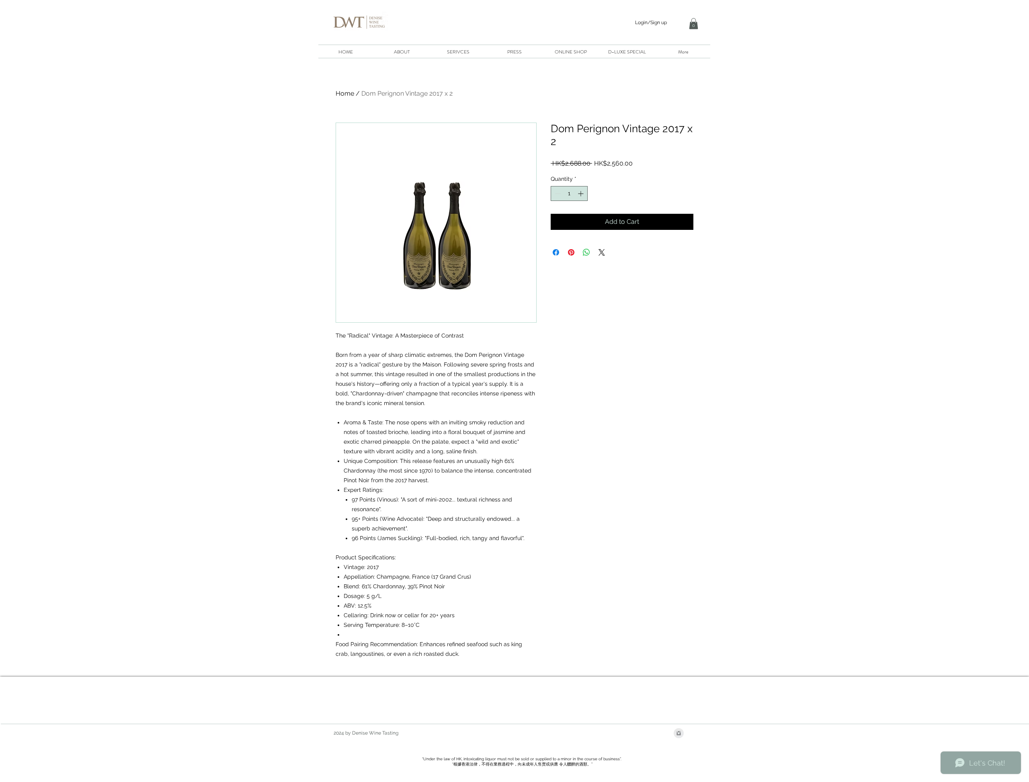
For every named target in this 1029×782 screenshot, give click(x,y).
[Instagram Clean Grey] (679, 733)
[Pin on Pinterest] (571, 252)
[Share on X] (602, 252)
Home (345, 93)
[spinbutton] (569, 193)
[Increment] (581, 193)
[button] (693, 23)
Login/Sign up (651, 22)
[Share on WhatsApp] (586, 252)
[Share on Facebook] (556, 252)
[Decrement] (557, 193)
